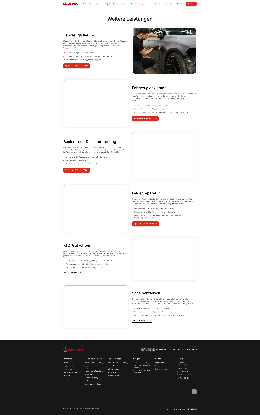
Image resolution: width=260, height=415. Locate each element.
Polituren (88, 374)
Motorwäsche (90, 381)
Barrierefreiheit (161, 369)
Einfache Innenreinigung (94, 363)
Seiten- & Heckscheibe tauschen (141, 367)
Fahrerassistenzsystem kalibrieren (141, 372)
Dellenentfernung (114, 376)
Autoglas (136, 359)
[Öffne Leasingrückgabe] (116, 4)
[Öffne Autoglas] (127, 4)
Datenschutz (160, 366)
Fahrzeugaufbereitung (93, 359)
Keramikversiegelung (93, 384)
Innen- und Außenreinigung (117, 363)
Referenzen (68, 369)
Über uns (67, 376)
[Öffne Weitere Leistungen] (146, 4)
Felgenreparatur (113, 372)
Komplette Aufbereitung (94, 371)
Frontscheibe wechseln (141, 363)
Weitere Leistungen (71, 366)
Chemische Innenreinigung (90, 367)
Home (66, 363)
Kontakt (66, 379)
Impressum (159, 363)
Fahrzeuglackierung (114, 369)
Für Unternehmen (70, 372)
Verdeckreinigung (91, 378)
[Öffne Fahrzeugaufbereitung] (99, 4)
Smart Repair (112, 366)
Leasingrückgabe (114, 359)
